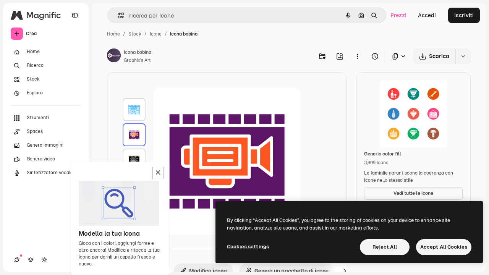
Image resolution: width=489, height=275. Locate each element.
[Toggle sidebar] (75, 15)
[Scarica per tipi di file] (399, 56)
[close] (158, 173)
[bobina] (134, 109)
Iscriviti (464, 15)
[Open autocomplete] (117, 15)
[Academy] (30, 260)
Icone (156, 34)
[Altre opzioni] (357, 56)
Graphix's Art (137, 60)
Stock (134, 34)
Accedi (427, 15)
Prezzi (398, 15)
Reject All (384, 247)
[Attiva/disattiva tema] (44, 260)
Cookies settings (248, 246)
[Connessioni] (17, 260)
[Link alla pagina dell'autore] (114, 57)
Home (113, 34)
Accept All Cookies (443, 247)
